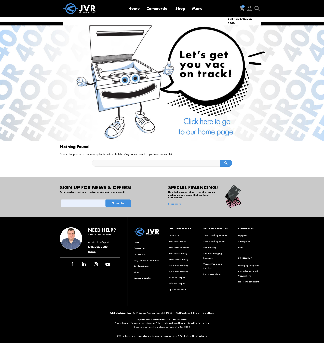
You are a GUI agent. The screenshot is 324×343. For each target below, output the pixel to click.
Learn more (174, 204)
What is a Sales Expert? (98, 242)
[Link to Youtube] (107, 264)
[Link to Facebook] (72, 264)
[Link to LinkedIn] (84, 264)
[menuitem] (134, 8)
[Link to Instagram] (95, 264)
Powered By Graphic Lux (195, 335)
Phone (196, 312)
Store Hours (208, 312)
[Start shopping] (242, 8)
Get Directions (183, 312)
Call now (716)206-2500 (240, 21)
